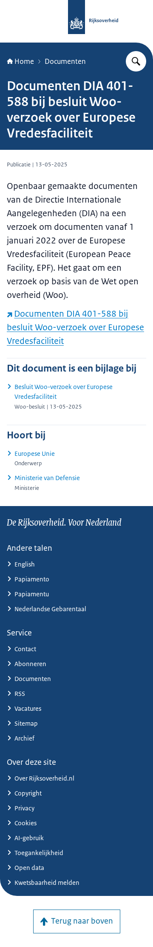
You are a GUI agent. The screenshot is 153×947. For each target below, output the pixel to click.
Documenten (65, 61)
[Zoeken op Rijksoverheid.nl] (136, 61)
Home (24, 61)
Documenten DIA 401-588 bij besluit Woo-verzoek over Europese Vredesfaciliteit (75, 327)
